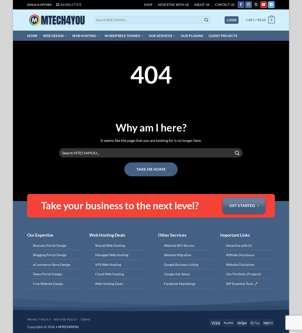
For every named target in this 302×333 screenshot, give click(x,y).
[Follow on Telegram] (271, 4)
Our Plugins (192, 36)
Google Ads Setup (177, 274)
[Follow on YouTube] (263, 4)
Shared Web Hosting (110, 245)
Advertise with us (173, 5)
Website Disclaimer (240, 265)
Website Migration (177, 255)
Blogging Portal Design (50, 255)
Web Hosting (84, 36)
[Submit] (206, 20)
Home (32, 36)
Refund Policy (66, 319)
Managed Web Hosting (111, 255)
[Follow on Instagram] (248, 4)
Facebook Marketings (179, 284)
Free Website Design (48, 284)
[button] (68, 4)
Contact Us (225, 5)
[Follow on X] (256, 4)
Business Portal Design (50, 245)
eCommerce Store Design (51, 265)
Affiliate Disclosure (240, 255)
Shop (148, 5)
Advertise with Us (239, 245)
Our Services (160, 36)
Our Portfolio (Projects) (243, 274)
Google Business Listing (181, 265)
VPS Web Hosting (108, 265)
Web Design (53, 36)
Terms (85, 319)
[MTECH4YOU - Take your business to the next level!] (56, 20)
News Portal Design (47, 274)
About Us (202, 5)
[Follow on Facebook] (241, 4)
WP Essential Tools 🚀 (242, 284)
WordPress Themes (122, 36)
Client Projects (223, 36)
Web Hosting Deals (109, 284)
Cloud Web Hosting (109, 274)
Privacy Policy (39, 319)
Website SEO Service (179, 245)
